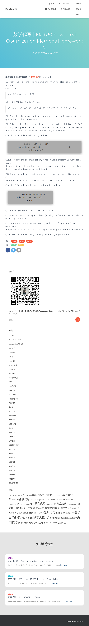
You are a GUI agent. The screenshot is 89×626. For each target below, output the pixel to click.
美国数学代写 (65, 518)
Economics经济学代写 (62, 495)
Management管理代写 (37, 500)
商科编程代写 (13, 399)
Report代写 (14, 504)
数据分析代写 (13, 416)
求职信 (11, 428)
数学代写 (22, 241)
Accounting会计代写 (15, 495)
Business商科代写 (31, 495)
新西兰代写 (12, 424)
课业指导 (12, 475)
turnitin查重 (13, 365)
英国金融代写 (43, 523)
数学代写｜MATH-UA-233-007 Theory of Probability (33, 579)
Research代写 (24, 504)
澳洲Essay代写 (38, 513)
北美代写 (12, 390)
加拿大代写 (12, 386)
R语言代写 (39, 503)
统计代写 (12, 454)
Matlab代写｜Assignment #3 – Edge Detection (31, 561)
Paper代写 (12, 348)
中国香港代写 (49, 504)
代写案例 (14, 241)
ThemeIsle (77, 621)
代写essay (12, 369)
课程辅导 (12, 479)
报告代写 (12, 403)
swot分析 (12, 361)
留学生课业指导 (65, 9)
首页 (52, 4)
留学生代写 (12, 441)
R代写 (11, 357)
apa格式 (12, 336)
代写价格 (78, 9)
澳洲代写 (12, 433)
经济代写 (25, 518)
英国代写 (12, 470)
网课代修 (12, 462)
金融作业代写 (62, 523)
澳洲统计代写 (70, 513)
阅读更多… (64, 565)
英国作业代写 (23, 523)
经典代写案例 (52, 9)
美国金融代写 (73, 518)
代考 (10, 382)
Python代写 (13, 353)
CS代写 (45, 495)
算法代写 (12, 449)
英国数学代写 (34, 523)
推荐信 (11, 407)
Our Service (64, 4)
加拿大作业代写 (73, 504)
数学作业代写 (73, 508)
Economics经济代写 (16, 344)
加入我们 (78, 14)
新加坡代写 (22, 513)
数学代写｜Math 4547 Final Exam (24, 597)
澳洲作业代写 (61, 513)
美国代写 (29, 241)
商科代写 (49, 508)
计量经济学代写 (52, 523)
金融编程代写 (13, 483)
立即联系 (78, 4)
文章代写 (12, 420)
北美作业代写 (13, 395)
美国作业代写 (56, 518)
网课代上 (12, 458)
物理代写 (12, 437)
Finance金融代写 (19, 499)
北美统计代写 (31, 508)
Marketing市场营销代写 (51, 500)
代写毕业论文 (13, 378)
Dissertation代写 (15, 340)
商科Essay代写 (40, 508)
